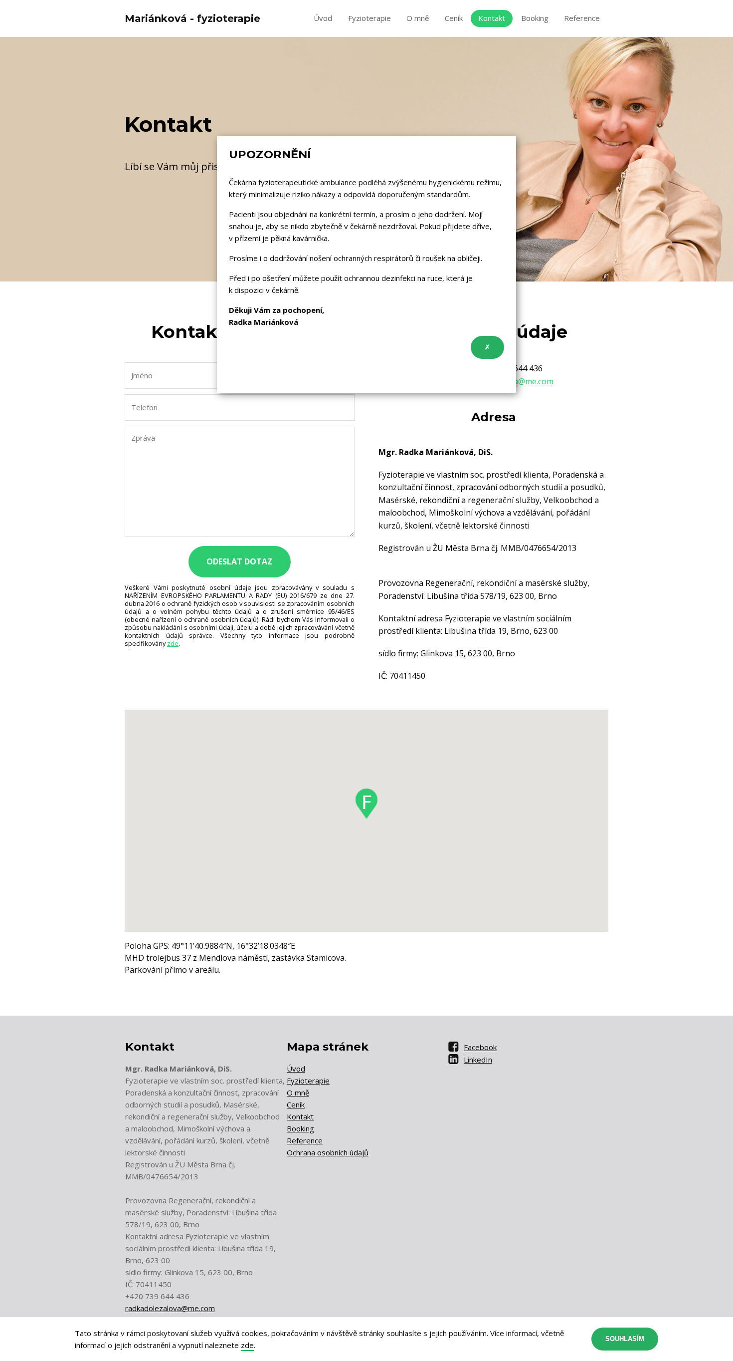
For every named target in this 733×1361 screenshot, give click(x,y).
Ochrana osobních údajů (327, 1152)
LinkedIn (478, 1060)
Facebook (480, 1047)
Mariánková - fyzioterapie (192, 18)
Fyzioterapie (369, 18)
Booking (535, 18)
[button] (366, 803)
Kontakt (491, 18)
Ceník (454, 18)
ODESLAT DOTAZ (239, 561)
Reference (582, 18)
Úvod (323, 18)
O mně (417, 18)
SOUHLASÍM (624, 1339)
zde (173, 643)
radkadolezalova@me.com (170, 1308)
